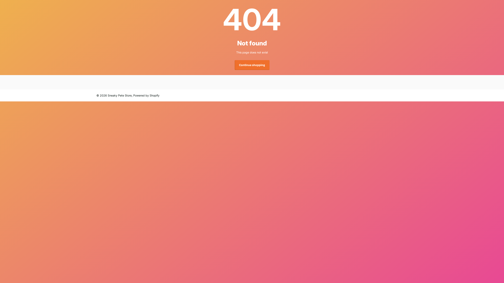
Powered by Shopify (146, 95)
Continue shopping (252, 65)
